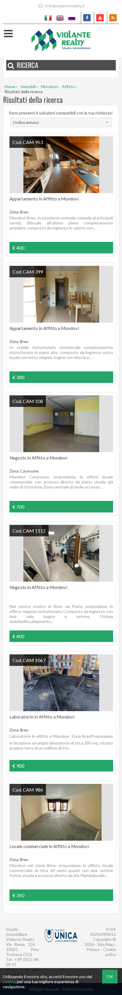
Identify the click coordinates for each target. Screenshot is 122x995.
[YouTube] (100, 18)
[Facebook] (87, 18)
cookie (9, 981)
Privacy (93, 949)
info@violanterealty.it (64, 5)
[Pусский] (72, 18)
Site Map (105, 944)
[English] (60, 18)
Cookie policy (109, 952)
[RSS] (113, 18)
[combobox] (61, 122)
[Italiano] (48, 18)
